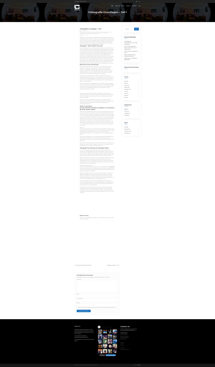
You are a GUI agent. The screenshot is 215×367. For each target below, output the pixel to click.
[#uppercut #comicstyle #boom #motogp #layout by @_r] (100, 336)
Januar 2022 (126, 85)
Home (112, 5)
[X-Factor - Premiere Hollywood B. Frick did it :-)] (105, 332)
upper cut (92, 32)
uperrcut (88, 32)
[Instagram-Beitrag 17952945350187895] (110, 332)
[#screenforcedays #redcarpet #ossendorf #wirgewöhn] (100, 351)
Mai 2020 (126, 97)
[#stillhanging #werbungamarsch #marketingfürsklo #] (110, 341)
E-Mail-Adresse (80, 298)
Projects (128, 5)
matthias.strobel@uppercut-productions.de (128, 329)
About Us (117, 5)
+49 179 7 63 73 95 (123, 333)
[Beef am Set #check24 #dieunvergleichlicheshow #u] (105, 336)
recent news (126, 111)
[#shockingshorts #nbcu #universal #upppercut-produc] (105, 351)
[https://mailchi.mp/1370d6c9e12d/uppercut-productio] (115, 341)
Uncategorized (127, 113)
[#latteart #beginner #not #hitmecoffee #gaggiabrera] (110, 346)
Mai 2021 (126, 93)
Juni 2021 (126, 91)
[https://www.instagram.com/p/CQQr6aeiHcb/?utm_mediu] (100, 341)
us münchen (105, 32)
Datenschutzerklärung (124, 349)
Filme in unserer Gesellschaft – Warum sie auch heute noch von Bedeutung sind (130, 48)
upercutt (84, 32)
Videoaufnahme (95, 44)
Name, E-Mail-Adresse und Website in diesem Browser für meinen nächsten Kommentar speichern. (97, 307)
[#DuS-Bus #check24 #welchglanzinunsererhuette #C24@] (110, 336)
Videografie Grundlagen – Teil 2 (113, 265)
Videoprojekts (111, 166)
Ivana (87, 35)
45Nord (139, 364)
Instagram (122, 342)
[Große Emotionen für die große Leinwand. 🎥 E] (115, 336)
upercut (81, 32)
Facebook (122, 343)
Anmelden (126, 127)
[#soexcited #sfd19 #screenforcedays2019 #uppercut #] (115, 351)
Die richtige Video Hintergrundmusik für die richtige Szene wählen (130, 43)
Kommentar (79, 279)
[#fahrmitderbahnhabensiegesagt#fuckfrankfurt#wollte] (110, 351)
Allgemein (83, 35)
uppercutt (100, 32)
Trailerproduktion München (107, 32)
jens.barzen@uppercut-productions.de (127, 330)
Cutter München (90, 32)
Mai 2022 (126, 83)
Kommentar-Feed (127, 131)
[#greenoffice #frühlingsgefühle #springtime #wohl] (105, 341)
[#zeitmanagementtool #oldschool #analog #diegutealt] (115, 346)
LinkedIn (122, 345)
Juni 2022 (126, 81)
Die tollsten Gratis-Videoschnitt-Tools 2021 (84, 265)
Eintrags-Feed (127, 129)
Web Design (126, 115)
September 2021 (127, 89)
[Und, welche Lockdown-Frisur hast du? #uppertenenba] (100, 346)
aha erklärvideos (83, 32)
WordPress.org (127, 133)
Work (123, 5)
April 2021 (126, 95)
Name (78, 293)
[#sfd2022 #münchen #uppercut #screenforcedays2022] (115, 332)
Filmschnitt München (97, 32)
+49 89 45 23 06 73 (82, 1)
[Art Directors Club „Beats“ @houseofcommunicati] (100, 332)
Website (78, 302)
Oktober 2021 (127, 87)
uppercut (96, 32)
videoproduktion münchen (85, 33)
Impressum (122, 347)
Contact (134, 5)
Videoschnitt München (94, 33)
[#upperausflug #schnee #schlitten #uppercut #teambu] (105, 346)
